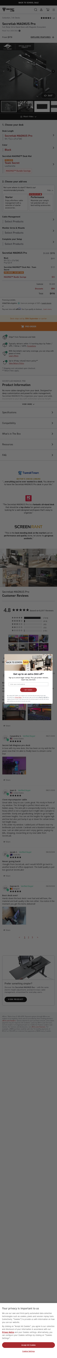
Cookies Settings (28, 1351)
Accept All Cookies (28, 1345)
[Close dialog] (49, 657)
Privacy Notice (8, 1332)
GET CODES (28, 690)
